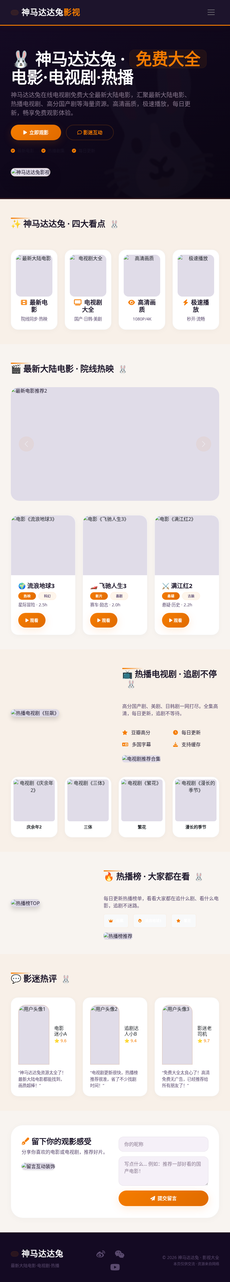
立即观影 (39, 132)
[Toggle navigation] (211, 12)
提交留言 (167, 1198)
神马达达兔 (51, 12)
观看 (33, 620)
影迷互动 (92, 132)
